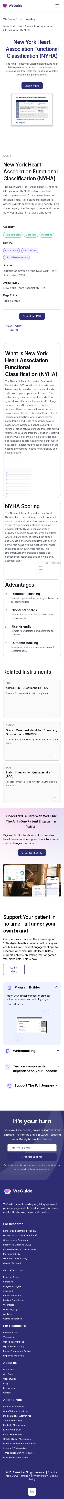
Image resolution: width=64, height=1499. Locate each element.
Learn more (32, 85)
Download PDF (32, 316)
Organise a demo (32, 852)
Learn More (14, 969)
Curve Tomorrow (21, 1475)
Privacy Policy (40, 1475)
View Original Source (14, 327)
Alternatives (12, 1400)
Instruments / (26, 19)
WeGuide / (10, 19)
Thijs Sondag (11, 300)
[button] (57, 6)
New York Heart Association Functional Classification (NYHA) (28, 28)
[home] (12, 6)
